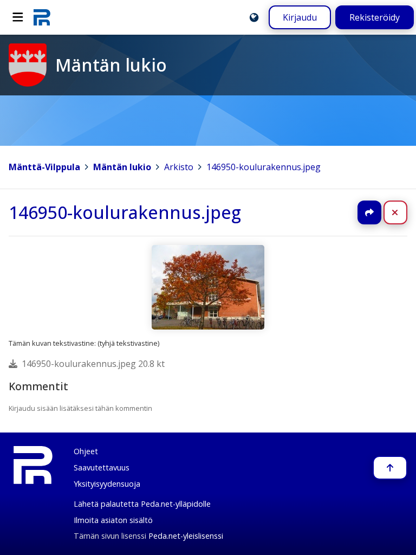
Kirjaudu (300, 17)
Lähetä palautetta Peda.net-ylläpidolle (142, 504)
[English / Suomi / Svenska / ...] (254, 17)
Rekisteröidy (374, 17)
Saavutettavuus (101, 467)
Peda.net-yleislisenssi (185, 536)
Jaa (369, 212)
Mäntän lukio (122, 167)
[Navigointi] (18, 17)
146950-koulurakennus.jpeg (263, 167)
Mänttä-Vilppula (44, 167)
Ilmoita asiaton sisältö (113, 520)
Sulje (403, 212)
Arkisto (178, 167)
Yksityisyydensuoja (107, 484)
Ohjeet (86, 451)
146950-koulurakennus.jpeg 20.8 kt (93, 364)
